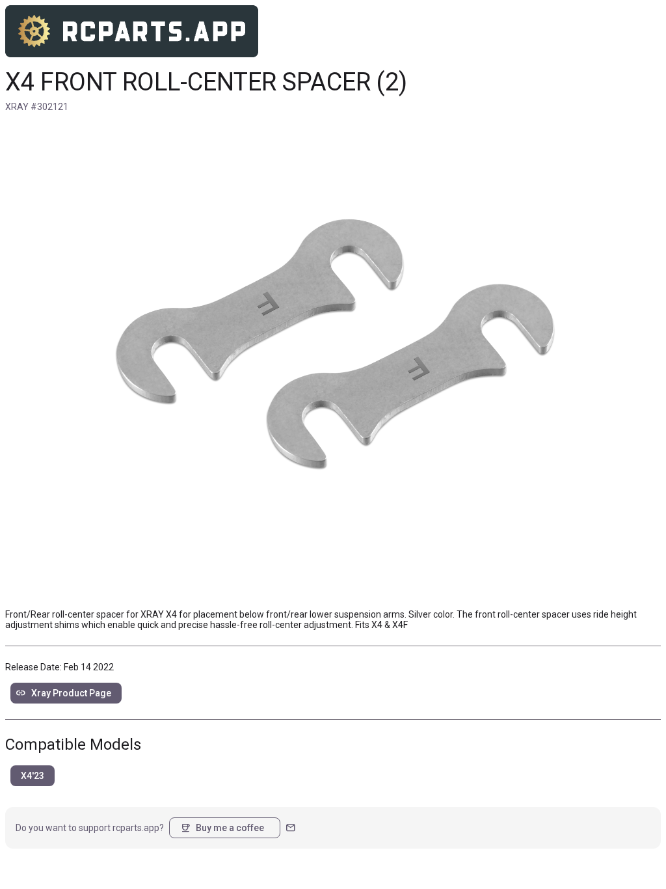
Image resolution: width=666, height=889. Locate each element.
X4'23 (32, 776)
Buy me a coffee (222, 827)
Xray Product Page (63, 693)
